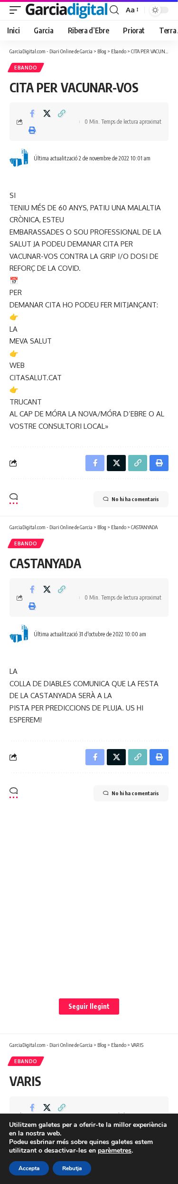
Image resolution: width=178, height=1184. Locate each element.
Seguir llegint (89, 1006)
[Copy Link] (61, 113)
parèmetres (114, 1150)
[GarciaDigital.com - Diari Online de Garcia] (66, 10)
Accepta (29, 1168)
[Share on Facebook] (32, 113)
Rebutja (72, 1168)
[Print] (32, 130)
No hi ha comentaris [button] (135, 499)
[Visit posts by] (19, 158)
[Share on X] (47, 113)
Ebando (25, 67)
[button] (17, 10)
